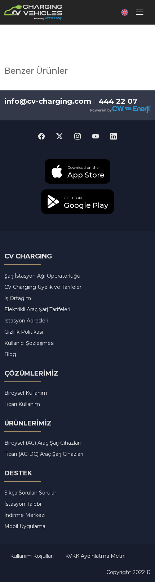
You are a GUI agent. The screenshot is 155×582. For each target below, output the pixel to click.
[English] (121, 12)
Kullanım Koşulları (32, 556)
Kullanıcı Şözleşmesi (29, 343)
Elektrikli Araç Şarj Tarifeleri (37, 309)
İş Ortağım (17, 298)
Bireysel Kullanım (25, 393)
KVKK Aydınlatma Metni (95, 556)
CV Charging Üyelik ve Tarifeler (42, 287)
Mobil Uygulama (24, 526)
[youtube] (96, 136)
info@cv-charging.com (47, 101)
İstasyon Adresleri (26, 320)
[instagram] (77, 136)
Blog (10, 354)
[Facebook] (41, 136)
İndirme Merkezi (24, 515)
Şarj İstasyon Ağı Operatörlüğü (42, 276)
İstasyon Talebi (22, 504)
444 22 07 (118, 101)
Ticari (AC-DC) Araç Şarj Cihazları (43, 454)
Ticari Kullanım (22, 404)
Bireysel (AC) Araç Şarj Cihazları (42, 443)
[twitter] (59, 136)
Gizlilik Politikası (23, 332)
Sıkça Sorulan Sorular (30, 492)
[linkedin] (114, 136)
